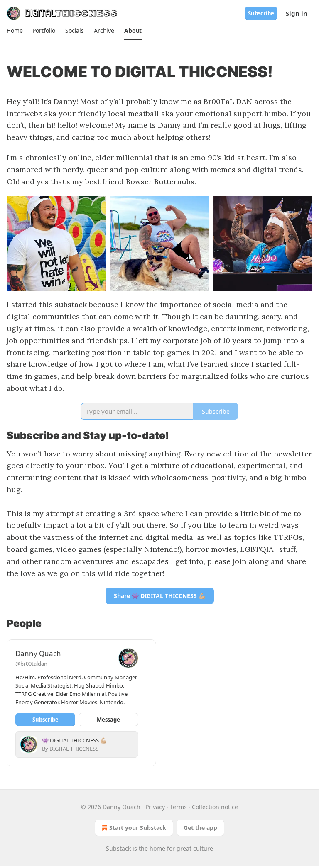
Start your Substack (137, 828)
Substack (118, 848)
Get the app (200, 828)
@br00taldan (31, 663)
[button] (14, 31)
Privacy (155, 807)
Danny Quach (38, 653)
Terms (178, 807)
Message (108, 719)
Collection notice (215, 807)
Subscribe (261, 13)
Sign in (296, 13)
